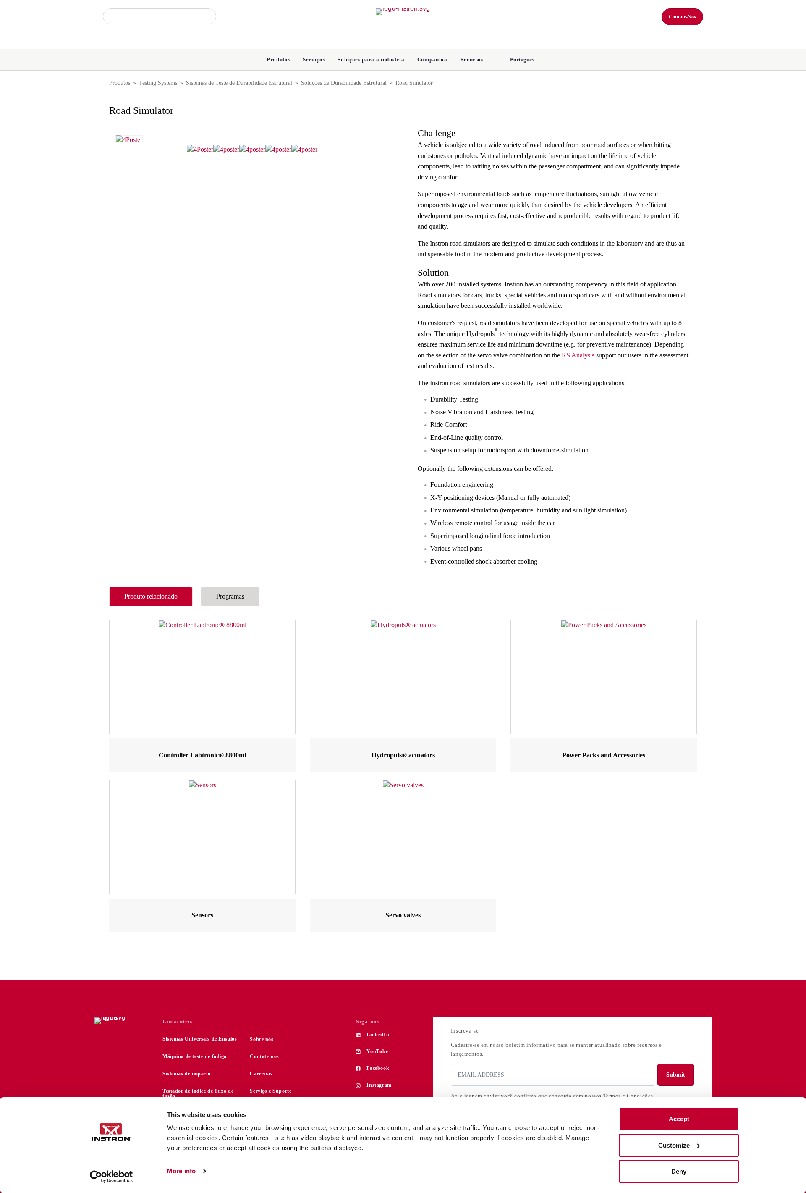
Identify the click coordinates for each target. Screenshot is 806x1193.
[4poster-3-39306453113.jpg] (129, 139)
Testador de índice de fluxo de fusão (197, 1093)
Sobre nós (261, 1039)
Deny (678, 1171)
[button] (521, 59)
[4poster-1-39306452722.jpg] (226, 150)
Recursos (472, 59)
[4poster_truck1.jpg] (304, 150)
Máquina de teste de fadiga (194, 1056)
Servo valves (403, 915)
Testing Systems (158, 83)
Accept (679, 1118)
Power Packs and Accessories (603, 755)
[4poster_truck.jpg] (278, 150)
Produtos (278, 59)
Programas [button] (230, 596)
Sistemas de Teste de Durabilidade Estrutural (239, 83)
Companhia (432, 59)
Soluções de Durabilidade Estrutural (344, 83)
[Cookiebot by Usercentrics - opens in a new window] (111, 1176)
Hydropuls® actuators (403, 755)
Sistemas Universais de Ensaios (199, 1039)
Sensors (202, 915)
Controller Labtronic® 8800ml (202, 755)
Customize (674, 1145)
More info (181, 1171)
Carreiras (261, 1074)
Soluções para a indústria (371, 59)
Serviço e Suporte (270, 1091)
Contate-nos (264, 1056)
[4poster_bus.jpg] (252, 150)
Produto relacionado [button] (151, 596)
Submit (675, 1075)
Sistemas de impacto (186, 1074)
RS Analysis (578, 355)
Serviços (314, 59)
